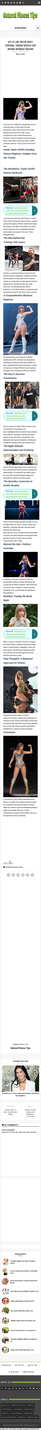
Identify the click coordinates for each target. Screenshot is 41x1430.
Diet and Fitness (7, 1409)
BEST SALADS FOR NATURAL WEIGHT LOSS (22, 1311)
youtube (33, 1365)
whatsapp (15, 1372)
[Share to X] (8, 863)
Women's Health (33, 1417)
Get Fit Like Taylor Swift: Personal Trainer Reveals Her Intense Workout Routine (17, 210)
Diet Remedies (28, 1409)
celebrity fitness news (14, 867)
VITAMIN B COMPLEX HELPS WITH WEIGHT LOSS (23, 1321)
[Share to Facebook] (10, 863)
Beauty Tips (5, 1405)
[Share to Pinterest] (12, 863)
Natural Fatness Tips (31, 1425)
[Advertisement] (20, 77)
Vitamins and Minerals (9, 1417)
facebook (7, 1365)
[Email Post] (9, 861)
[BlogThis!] (6, 863)
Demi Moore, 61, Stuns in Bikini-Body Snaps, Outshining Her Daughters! (16, 416)
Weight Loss (22, 1417)
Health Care (5, 1413)
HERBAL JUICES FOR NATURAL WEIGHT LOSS (22, 1350)
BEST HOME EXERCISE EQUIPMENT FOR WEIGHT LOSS (24, 1291)
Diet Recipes (18, 1409)
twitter (20, 1365)
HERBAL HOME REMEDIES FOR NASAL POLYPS (22, 1301)
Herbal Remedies (16, 1413)
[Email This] (4, 863)
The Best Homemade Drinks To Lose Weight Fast (23, 1330)
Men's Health (28, 1413)
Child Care (30, 1405)
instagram (29, 1372)
